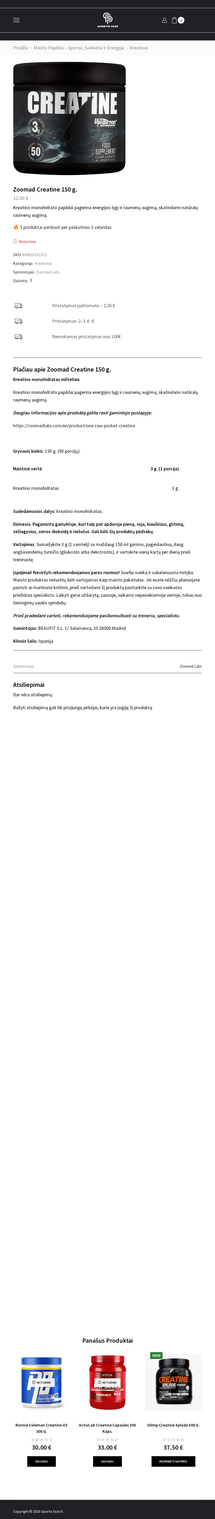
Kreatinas (139, 48)
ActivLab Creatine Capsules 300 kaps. (107, 1428)
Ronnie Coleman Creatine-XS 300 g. (41, 1428)
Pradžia (20, 48)
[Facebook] (30, 280)
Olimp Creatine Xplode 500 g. (173, 1425)
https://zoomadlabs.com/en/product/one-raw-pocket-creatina (74, 426)
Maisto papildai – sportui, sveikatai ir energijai (79, 48)
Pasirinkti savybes (173, 1461)
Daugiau (41, 1461)
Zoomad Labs (48, 272)
